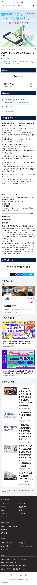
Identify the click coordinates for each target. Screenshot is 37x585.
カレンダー (22, 504)
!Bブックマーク (29, 274)
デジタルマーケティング (24, 62)
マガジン (4, 507)
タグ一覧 (4, 517)
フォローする (28, 298)
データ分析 (6, 64)
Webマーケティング (9, 62)
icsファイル (24, 102)
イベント (8, 491)
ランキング (22, 513)
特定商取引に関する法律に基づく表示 (13, 566)
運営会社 (4, 533)
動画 (2, 510)
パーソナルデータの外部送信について (13, 569)
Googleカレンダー (12, 102)
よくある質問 (5, 546)
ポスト (14, 274)
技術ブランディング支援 (9, 526)
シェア (21, 274)
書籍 (20, 510)
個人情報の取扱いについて (9, 562)
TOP (3, 491)
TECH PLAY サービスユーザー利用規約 (13, 559)
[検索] (33, 5)
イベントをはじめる (25, 546)
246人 (31, 302)
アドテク (14, 64)
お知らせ (22, 543)
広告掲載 (4, 530)
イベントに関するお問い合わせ (19, 267)
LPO (18, 64)
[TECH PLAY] (19, 2)
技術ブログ (22, 507)
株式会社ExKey (10, 111)
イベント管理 (5, 549)
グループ (4, 513)
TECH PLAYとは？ (7, 543)
